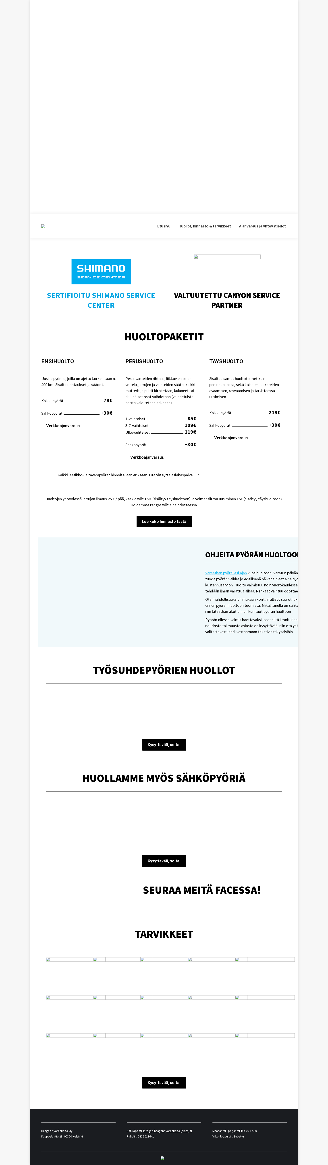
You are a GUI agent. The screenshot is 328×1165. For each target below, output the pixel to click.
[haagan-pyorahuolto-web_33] (170, 975)
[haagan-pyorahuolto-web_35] (76, 975)
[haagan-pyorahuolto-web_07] (76, 1051)
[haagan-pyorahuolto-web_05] (265, 1013)
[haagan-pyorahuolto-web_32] (123, 975)
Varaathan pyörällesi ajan (226, 572)
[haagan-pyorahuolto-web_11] (170, 1013)
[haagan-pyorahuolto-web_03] (123, 1051)
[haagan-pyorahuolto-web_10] (217, 1013)
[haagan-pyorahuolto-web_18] (76, 1013)
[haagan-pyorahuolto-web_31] (217, 975)
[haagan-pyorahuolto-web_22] (265, 975)
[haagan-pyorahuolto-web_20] (123, 1013)
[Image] (83, 824)
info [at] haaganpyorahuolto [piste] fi (167, 1131)
